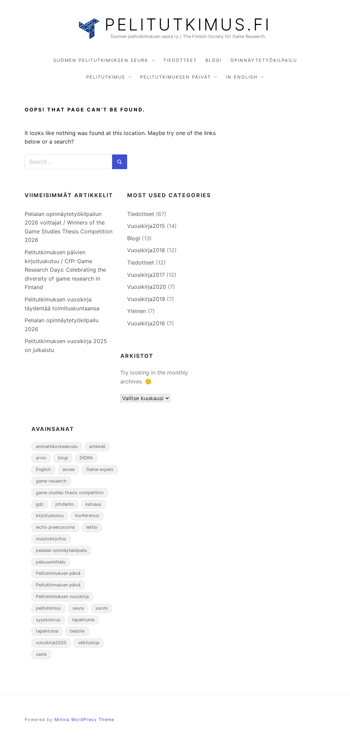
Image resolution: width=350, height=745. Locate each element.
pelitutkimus (48, 608)
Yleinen (136, 311)
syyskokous (48, 619)
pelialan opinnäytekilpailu (61, 550)
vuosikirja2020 (51, 642)
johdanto (64, 504)
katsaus (93, 504)
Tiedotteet (180, 60)
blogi (63, 457)
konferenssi (87, 515)
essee (69, 469)
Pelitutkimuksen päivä (58, 573)
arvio (41, 457)
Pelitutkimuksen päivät (175, 77)
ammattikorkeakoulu (57, 446)
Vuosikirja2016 (146, 323)
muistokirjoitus (51, 538)
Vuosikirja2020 (146, 286)
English (43, 469)
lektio (91, 527)
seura (78, 608)
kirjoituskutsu (50, 515)
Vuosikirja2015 (146, 225)
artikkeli (97, 446)
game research (51, 481)
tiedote (77, 631)
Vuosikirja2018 (146, 250)
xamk (41, 654)
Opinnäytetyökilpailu (263, 60)
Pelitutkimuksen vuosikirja (62, 596)
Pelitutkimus (105, 77)
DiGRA (86, 457)
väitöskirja (88, 642)
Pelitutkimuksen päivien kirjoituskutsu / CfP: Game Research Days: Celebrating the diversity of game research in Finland (65, 269)
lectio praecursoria (55, 527)
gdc (40, 504)
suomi (101, 608)
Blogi (213, 60)
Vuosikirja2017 (146, 274)
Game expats (99, 469)
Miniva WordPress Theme (84, 719)
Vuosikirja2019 (146, 299)
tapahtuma (83, 619)
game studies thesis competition (70, 492)
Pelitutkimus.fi (188, 24)
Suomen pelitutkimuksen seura (100, 60)
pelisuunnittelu (50, 562)
